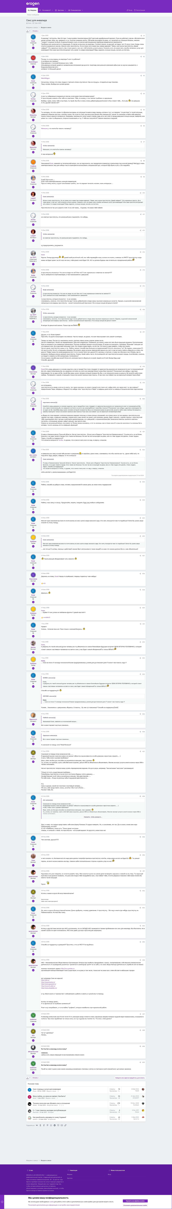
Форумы (69, 1174)
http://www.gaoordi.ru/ (48, 984)
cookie (51, 1202)
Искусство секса (52, 1105)
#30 (143, 608)
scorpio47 (136, 1098)
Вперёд (35, 31)
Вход (109, 1174)
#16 (144, 309)
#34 (143, 674)
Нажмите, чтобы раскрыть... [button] (93, 817)
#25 (143, 518)
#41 (144, 871)
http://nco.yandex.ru (67, 968)
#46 (143, 960)
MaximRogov (45, 78)
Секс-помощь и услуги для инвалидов (47, 1089)
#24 (143, 500)
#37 (143, 751)
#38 (143, 796)
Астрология (51, 1119)
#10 (144, 193)
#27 (143, 555)
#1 (144, 35)
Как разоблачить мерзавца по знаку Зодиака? (49, 1117)
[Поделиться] (141, 36)
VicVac (61, 440)
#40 (143, 855)
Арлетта (136, 1119)
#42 (143, 890)
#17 (144, 332)
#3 (144, 75)
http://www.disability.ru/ (49, 988)
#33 (143, 658)
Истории (51, 1112)
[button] (52, 10)
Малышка (44, 128)
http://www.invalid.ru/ (48, 986)
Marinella (35, 1112)
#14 (144, 270)
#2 (144, 56)
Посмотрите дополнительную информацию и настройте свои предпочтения (54, 1205)
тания (137, 1091)
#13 (144, 252)
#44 (143, 926)
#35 (143, 714)
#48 (143, 1030)
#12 (144, 230)
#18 (144, 366)
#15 (144, 286)
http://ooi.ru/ (45, 980)
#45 (143, 942)
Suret (34, 1098)
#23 (143, 482)
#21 (144, 431)
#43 (143, 908)
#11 (144, 214)
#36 (143, 731)
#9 (144, 177)
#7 (144, 142)
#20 (143, 399)
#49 (143, 1046)
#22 (143, 449)
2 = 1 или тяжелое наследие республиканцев (49, 1110)
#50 (143, 1062)
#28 (143, 573)
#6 (144, 126)
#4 (144, 93)
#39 (143, 837)
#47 (143, 1014)
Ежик (29, 23)
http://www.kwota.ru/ (48, 982)
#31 (144, 624)
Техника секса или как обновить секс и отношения (51, 1103)
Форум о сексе (51, 1091)
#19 (144, 382)
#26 (143, 536)
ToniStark (136, 1105)
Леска (137, 1112)
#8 (144, 161)
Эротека (69, 1178)
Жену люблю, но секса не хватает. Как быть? (49, 1096)
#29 (143, 590)
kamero (35, 1119)
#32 (143, 642)
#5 (144, 109)
